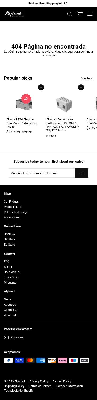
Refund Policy (62, 381)
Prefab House (12, 206)
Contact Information (69, 386)
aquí (70, 51)
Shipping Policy (14, 386)
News (7, 299)
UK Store (9, 239)
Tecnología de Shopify (18, 390)
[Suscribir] (81, 173)
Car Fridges (11, 201)
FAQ (6, 261)
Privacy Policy (39, 381)
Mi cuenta (10, 282)
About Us (10, 304)
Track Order (11, 277)
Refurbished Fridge (16, 212)
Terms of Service (40, 386)
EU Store (9, 244)
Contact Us (11, 310)
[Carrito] (79, 14)
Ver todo (87, 78)
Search (8, 267)
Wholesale (10, 315)
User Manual (12, 272)
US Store (9, 234)
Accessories (11, 217)
